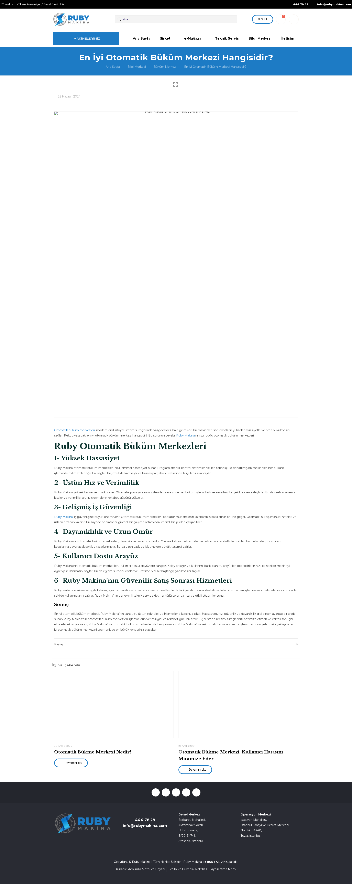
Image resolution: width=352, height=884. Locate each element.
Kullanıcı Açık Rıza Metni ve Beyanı (140, 869)
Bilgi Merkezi (137, 67)
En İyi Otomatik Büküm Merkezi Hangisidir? (215, 67)
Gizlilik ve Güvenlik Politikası (188, 869)
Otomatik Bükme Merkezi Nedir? (93, 752)
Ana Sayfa (113, 67)
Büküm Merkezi (165, 67)
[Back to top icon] (332, 875)
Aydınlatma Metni (223, 869)
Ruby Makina (185, 435)
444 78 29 (145, 820)
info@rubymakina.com (145, 825)
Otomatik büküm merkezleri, (74, 430)
